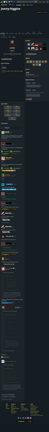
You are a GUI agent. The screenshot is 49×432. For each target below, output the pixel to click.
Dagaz (9, 247)
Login (22, 405)
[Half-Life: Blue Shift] (14, 2)
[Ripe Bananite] (12, 48)
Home (5, 71)
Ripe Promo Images (18, 71)
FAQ (7, 407)
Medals (27, 58)
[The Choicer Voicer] (4, 2)
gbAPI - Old (13, 407)
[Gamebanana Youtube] (28, 417)
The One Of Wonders (12, 311)
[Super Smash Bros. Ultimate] (7, 2)
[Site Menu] (47, 2)
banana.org (13, 411)
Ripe (12, 71)
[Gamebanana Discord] (18, 417)
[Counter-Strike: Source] (9, 2)
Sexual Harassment (34, 411)
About (7, 405)
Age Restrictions (34, 412)
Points (27, 69)
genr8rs (13, 410)
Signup (44, 1)
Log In (40, 1)
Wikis (9, 71)
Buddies (27, 40)
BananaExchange (15, 408)
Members (39, 12)
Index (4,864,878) (24, 410)
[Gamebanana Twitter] (26, 417)
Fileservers (13, 412)
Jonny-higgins (45, 12)
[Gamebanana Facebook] (30, 417)
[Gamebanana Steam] (21, 417)
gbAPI (12, 405)
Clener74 (11, 276)
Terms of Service (34, 407)
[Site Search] (36, 2)
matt (2, 252)
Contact (7, 408)
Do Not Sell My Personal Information (36, 415)
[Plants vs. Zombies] (12, 2)
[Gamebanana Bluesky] (23, 417)
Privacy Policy (33, 408)
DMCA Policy (33, 410)
